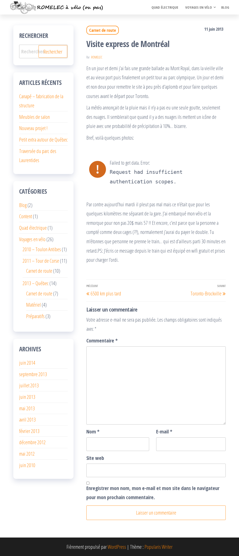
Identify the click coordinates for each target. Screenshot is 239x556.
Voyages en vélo (198, 7)
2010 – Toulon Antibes (42, 249)
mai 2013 (27, 408)
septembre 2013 (33, 374)
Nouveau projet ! (33, 127)
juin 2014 (27, 362)
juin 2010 (27, 465)
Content (25, 216)
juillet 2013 (29, 385)
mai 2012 (27, 453)
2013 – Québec (36, 283)
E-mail (164, 431)
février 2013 (29, 430)
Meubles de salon (34, 116)
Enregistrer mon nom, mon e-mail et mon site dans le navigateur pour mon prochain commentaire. (152, 492)
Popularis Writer (158, 546)
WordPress (117, 546)
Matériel (33, 304)
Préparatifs (35, 316)
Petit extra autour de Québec (43, 139)
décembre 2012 (32, 442)
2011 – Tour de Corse (41, 260)
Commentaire (102, 340)
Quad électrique (164, 7)
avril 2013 (27, 419)
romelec (96, 57)
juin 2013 (27, 396)
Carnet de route (102, 30)
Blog (225, 7)
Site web (95, 457)
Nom (92, 431)
